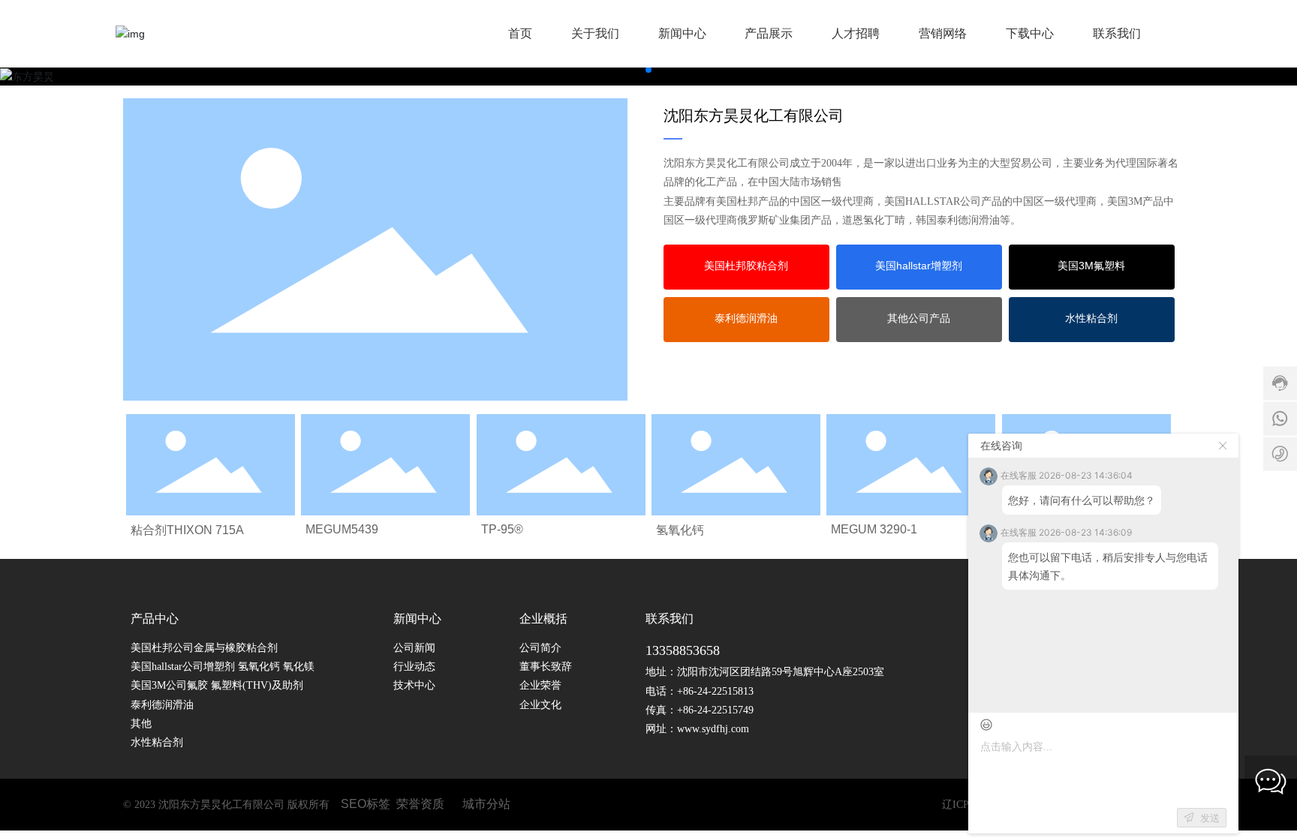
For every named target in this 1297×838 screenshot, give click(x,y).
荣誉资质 (420, 803)
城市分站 (486, 803)
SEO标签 (365, 803)
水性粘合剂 (157, 742)
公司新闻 (414, 647)
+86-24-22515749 (715, 710)
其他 (141, 723)
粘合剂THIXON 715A (187, 530)
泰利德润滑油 (162, 704)
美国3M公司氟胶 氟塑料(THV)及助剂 (217, 685)
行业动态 (414, 666)
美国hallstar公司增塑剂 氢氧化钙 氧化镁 (224, 666)
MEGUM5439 (341, 529)
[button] (648, 70)
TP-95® (502, 529)
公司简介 (540, 647)
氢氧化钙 (680, 530)
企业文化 (540, 704)
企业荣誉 (540, 685)
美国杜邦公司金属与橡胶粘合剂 (204, 647)
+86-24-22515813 (715, 691)
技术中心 (414, 685)
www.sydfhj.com (713, 728)
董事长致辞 (545, 666)
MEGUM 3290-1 (874, 529)
